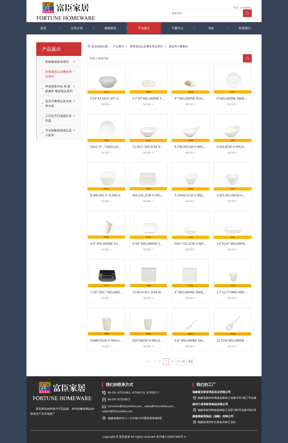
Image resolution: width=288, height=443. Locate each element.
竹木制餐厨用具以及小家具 (58, 132)
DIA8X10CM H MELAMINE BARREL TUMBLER (122, 340)
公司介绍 (77, 28)
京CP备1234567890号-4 (171, 436)
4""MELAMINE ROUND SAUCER (197, 98)
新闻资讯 (110, 28)
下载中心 (177, 28)
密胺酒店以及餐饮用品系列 (58, 74)
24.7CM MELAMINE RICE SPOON (240, 340)
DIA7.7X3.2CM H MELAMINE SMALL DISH (204, 243)
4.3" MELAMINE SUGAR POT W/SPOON (118, 243)
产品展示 (144, 28)
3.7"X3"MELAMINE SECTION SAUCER (159, 98)
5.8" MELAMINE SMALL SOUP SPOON (201, 340)
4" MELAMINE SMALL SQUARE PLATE (201, 292)
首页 (43, 28)
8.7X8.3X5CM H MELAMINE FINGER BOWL (204, 147)
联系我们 (245, 28)
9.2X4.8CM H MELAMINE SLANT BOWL (244, 147)
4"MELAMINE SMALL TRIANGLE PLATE (244, 98)
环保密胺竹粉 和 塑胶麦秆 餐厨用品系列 (58, 88)
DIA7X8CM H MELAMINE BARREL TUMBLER (163, 340)
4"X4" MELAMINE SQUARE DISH (155, 243)
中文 (235, 7)
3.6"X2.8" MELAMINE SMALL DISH (240, 243)
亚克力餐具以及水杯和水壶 (58, 103)
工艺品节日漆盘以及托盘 (58, 118)
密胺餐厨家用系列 (57, 62)
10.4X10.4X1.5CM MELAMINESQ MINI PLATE (164, 292)
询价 (211, 28)
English (246, 7)
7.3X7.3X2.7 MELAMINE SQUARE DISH (117, 292)
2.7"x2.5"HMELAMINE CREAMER (239, 292)
